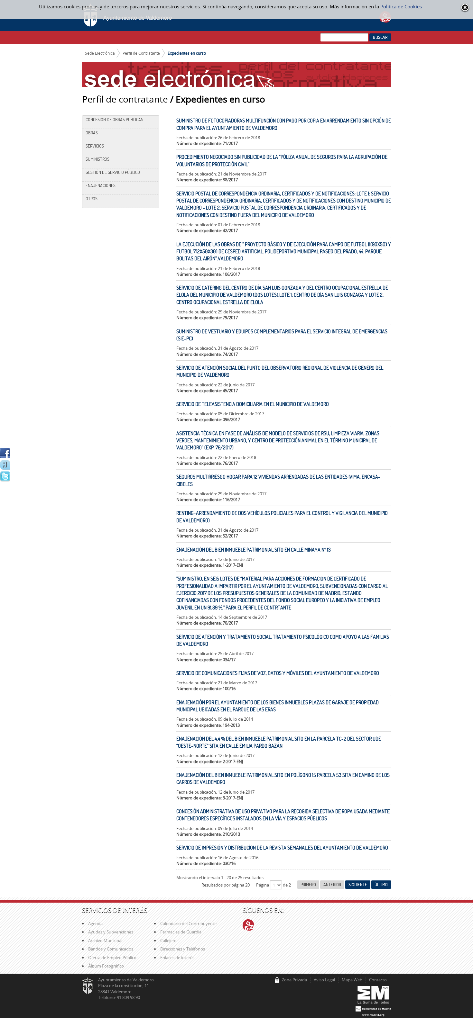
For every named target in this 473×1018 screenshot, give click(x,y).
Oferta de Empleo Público (112, 957)
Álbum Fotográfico (106, 966)
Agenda (95, 923)
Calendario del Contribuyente (188, 923)
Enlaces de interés (177, 957)
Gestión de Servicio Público (113, 172)
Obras (92, 133)
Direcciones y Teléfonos (182, 949)
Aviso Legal (324, 980)
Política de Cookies (401, 6)
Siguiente (357, 884)
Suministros (97, 159)
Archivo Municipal (105, 940)
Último (381, 884)
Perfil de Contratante (141, 53)
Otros (91, 199)
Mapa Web (352, 980)
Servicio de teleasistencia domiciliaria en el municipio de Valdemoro (252, 404)
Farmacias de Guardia (180, 932)
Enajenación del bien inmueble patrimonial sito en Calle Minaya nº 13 (253, 549)
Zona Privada (294, 980)
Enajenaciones (101, 185)
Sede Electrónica (100, 53)
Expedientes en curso (187, 53)
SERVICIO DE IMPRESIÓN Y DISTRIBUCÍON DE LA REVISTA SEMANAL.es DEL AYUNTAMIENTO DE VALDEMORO (282, 847)
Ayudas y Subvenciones (110, 932)
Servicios (95, 146)
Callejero (168, 940)
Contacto (378, 980)
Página (263, 885)
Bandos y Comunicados (110, 949)
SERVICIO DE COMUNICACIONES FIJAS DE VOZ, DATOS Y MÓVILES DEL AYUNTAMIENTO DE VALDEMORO (277, 673)
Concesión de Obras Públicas (114, 119)
